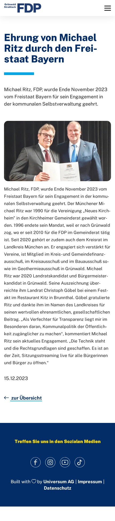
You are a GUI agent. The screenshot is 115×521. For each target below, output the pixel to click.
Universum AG (58, 481)
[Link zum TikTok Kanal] (80, 462)
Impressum (90, 481)
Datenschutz (57, 488)
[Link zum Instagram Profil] (50, 462)
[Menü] (107, 8)
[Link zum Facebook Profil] (35, 462)
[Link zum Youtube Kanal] (65, 462)
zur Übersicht (26, 398)
